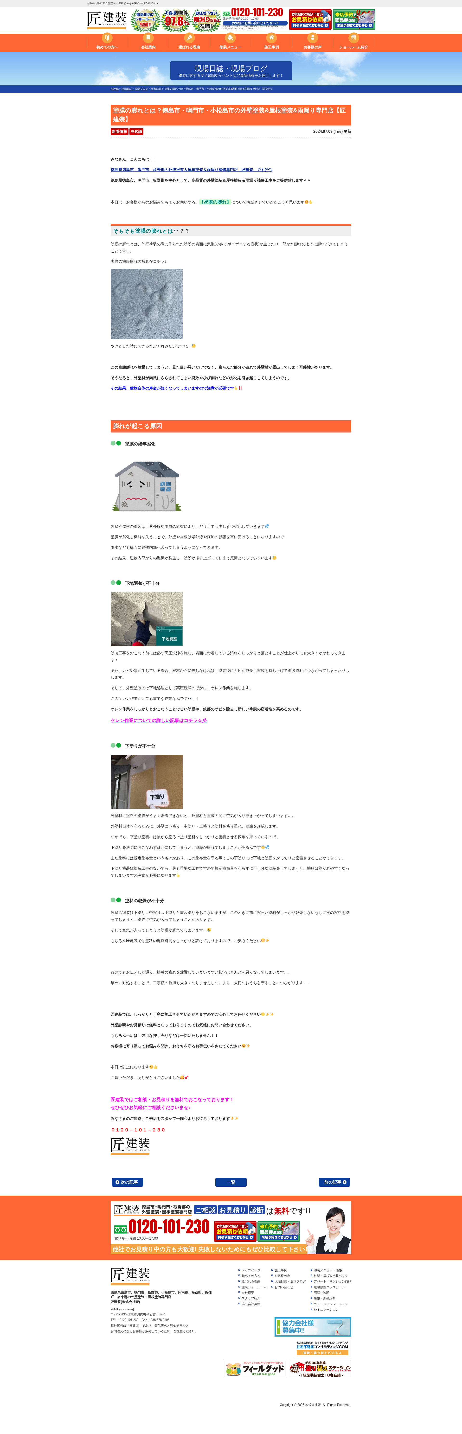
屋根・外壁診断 (325, 1298)
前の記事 (332, 1182)
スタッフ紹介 (251, 1298)
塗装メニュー (230, 47)
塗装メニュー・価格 (328, 1270)
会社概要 (248, 1292)
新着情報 (119, 131)
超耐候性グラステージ (329, 1287)
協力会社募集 (251, 1304)
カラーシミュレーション (331, 1304)
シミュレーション (326, 1309)
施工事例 (271, 47)
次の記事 (129, 1182)
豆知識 (136, 131)
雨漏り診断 (321, 1292)
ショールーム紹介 (353, 47)
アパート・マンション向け (332, 1281)
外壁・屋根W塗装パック (331, 1276)
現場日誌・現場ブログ (290, 1281)
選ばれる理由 (189, 47)
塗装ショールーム (254, 1287)
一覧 (231, 1182)
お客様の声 (313, 47)
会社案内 (148, 47)
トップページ (251, 1270)
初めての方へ (107, 47)
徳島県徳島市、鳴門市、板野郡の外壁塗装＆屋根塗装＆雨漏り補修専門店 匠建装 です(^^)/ (191, 170)
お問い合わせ (284, 1287)
